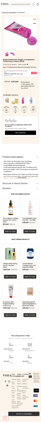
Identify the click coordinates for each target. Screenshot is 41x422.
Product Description (12, 156)
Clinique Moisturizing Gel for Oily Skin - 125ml (10, 265)
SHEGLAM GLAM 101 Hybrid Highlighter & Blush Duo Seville (29, 303)
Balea (28, 82)
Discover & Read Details (15, 183)
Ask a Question (20, 133)
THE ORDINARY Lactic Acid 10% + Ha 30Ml (29, 219)
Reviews (6, 188)
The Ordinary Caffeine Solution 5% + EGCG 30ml (10, 220)
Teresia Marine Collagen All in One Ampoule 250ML (29, 265)
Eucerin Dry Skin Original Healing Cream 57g (8, 303)
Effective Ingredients (9, 12)
